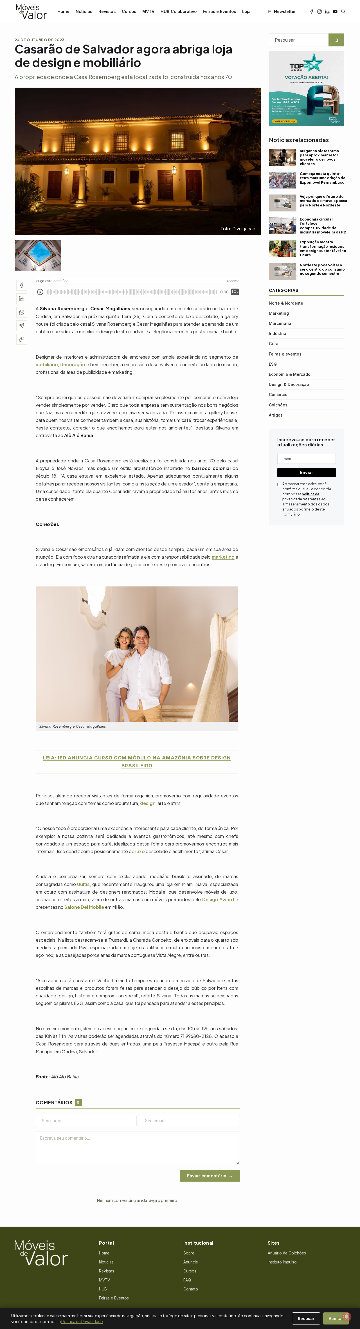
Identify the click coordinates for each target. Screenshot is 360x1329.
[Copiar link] (21, 339)
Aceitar (336, 1318)
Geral (274, 343)
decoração (72, 364)
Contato (190, 1289)
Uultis (83, 884)
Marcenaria (280, 323)
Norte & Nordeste (286, 303)
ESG (273, 364)
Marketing (279, 313)
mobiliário (47, 364)
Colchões (278, 404)
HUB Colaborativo (179, 11)
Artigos (276, 415)
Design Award (218, 899)
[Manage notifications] (346, 1316)
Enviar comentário (206, 1176)
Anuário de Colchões (287, 1253)
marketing (223, 557)
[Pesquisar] (343, 11)
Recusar (306, 1318)
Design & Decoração (289, 384)
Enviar (306, 472)
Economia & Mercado (289, 374)
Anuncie (190, 1262)
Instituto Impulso (282, 1262)
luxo (140, 851)
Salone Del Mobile (84, 907)
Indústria (277, 333)
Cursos (129, 11)
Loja (246, 11)
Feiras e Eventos (219, 11)
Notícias (84, 11)
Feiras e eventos (285, 354)
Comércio (278, 394)
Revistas (107, 11)
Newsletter (285, 11)
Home (63, 11)
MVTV (148, 11)
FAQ (187, 1280)
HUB (103, 1289)
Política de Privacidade (82, 1321)
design (148, 803)
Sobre (188, 1253)
